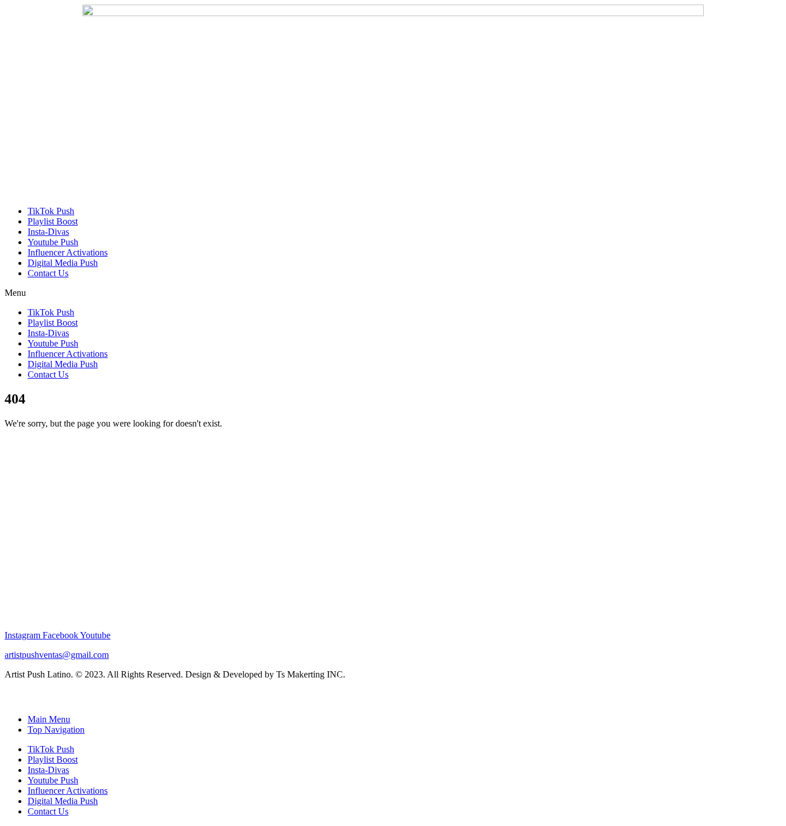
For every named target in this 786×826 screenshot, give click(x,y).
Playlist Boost (53, 221)
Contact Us (48, 273)
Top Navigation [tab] (56, 729)
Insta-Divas (48, 232)
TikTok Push (51, 211)
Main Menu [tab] (49, 719)
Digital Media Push (63, 263)
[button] (393, 293)
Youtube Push (53, 242)
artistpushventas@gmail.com (57, 655)
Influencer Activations (68, 252)
